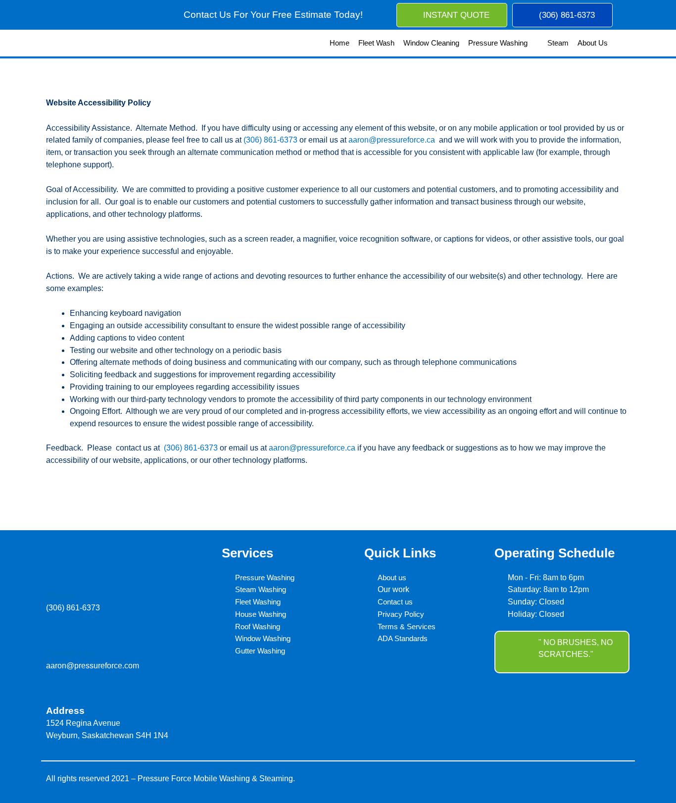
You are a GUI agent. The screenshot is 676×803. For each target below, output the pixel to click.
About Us (593, 43)
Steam (558, 43)
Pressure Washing (498, 43)
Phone (61, 596)
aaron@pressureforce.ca (391, 140)
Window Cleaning (431, 43)
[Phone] (52, 579)
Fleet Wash (376, 43)
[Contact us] (52, 637)
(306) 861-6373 (270, 140)
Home (339, 43)
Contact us (71, 653)
